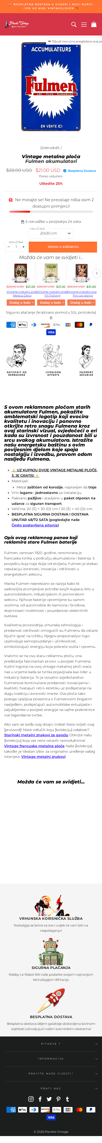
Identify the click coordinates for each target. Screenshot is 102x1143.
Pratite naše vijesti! (50, 1073)
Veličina (37, 228)
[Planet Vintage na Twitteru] (49, 1099)
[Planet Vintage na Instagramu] (31, 1099)
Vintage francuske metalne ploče (34, 746)
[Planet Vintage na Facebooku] (40, 1099)
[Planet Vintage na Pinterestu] (58, 1099)
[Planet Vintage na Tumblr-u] (67, 1099)
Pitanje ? (51, 1043)
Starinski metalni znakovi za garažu (36, 735)
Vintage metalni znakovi (43, 757)
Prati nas (51, 1088)
